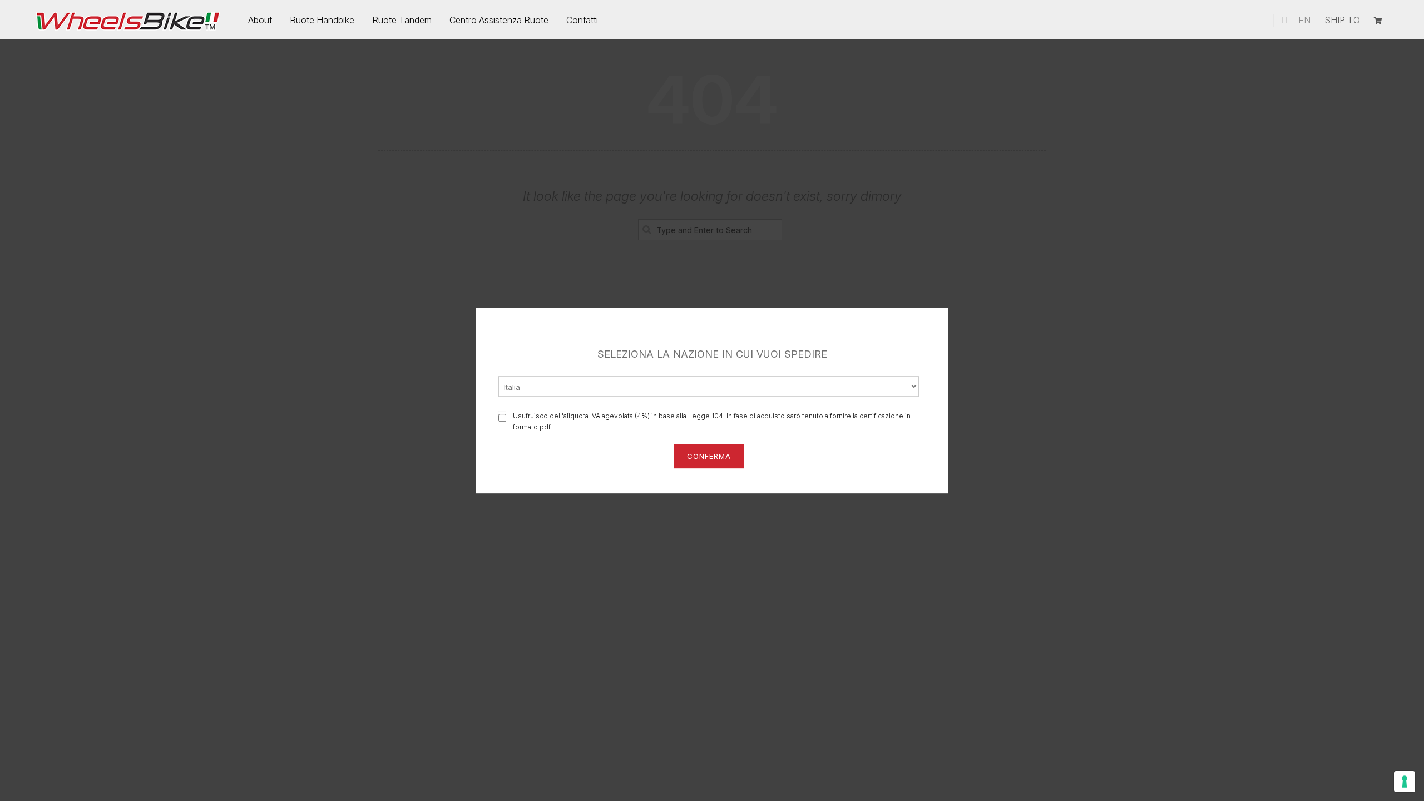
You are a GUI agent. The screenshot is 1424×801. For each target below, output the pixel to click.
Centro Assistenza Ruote (498, 20)
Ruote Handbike (322, 20)
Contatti (582, 20)
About (260, 20)
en (1304, 20)
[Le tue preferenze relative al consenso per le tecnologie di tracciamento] (1404, 781)
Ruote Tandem (402, 20)
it (1286, 20)
